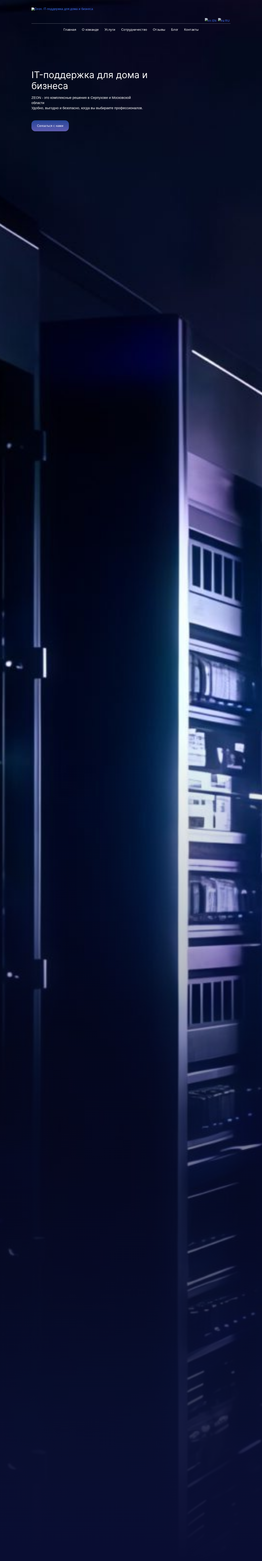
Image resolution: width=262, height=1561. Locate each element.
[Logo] (62, 9)
